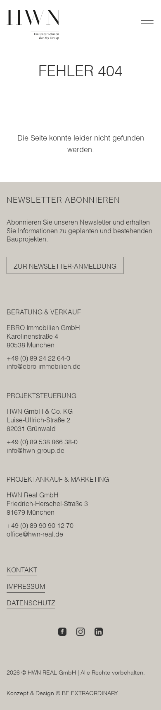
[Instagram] (80, 632)
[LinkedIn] (99, 632)
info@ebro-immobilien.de (43, 366)
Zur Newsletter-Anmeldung (65, 266)
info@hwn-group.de (35, 450)
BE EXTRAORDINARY (90, 693)
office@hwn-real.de (35, 534)
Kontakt (22, 570)
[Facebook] (62, 632)
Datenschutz (31, 603)
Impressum (26, 586)
